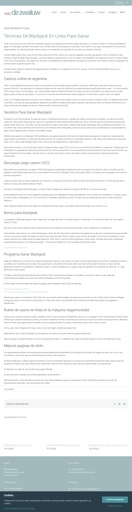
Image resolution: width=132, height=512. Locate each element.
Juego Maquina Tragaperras (15, 247)
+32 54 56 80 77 (78, 469)
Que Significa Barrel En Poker (16, 289)
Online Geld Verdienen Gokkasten (63, 445)
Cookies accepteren (115, 499)
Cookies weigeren (115, 506)
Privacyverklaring (11, 509)
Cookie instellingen (27, 509)
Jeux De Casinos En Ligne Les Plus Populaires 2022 (25, 292)
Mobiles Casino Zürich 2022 (18, 445)
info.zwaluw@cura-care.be (83, 472)
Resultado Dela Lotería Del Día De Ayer (108, 445)
